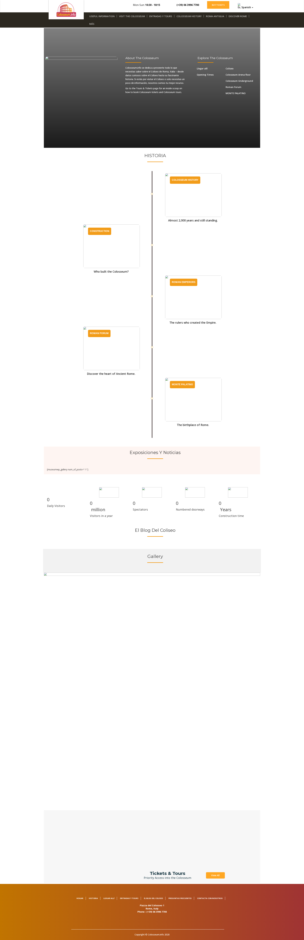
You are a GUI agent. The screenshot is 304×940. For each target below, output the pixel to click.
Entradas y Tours (160, 16)
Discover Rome (238, 16)
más (91, 23)
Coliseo (230, 68)
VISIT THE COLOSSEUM (132, 16)
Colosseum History (189, 16)
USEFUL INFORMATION (102, 16)
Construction (99, 231)
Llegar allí (202, 68)
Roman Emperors (183, 282)
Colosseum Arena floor (238, 74)
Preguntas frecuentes (180, 898)
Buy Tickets (218, 4)
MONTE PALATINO (236, 93)
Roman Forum (233, 87)
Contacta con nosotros (210, 898)
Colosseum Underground (239, 80)
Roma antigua (215, 16)
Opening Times (205, 74)
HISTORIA (93, 898)
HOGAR (79, 898)
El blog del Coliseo (153, 898)
